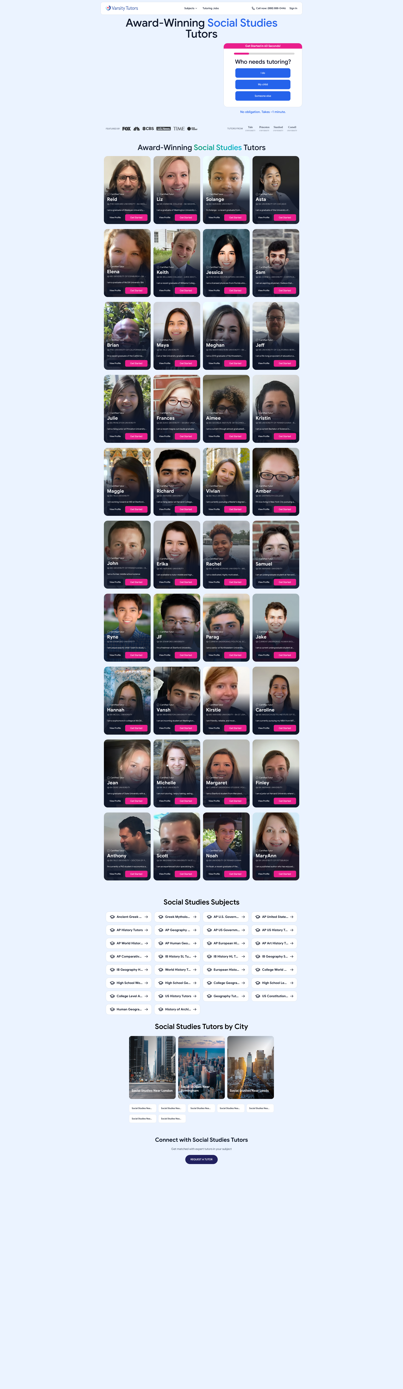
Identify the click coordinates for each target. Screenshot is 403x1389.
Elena (113, 271)
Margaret (216, 782)
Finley (262, 782)
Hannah (115, 709)
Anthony (116, 855)
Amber (263, 491)
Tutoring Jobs (211, 8)
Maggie (115, 491)
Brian (113, 345)
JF (159, 637)
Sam (260, 272)
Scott (162, 855)
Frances (166, 418)
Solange (215, 199)
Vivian (213, 491)
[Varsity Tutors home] (122, 8)
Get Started (136, 217)
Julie (112, 418)
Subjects (189, 8)
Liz (160, 199)
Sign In (293, 8)
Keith (163, 272)
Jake (261, 637)
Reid (112, 199)
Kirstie (213, 709)
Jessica (214, 272)
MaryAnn (266, 855)
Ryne (112, 637)
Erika (162, 564)
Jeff (260, 345)
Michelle (166, 782)
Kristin (263, 418)
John (112, 563)
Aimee (213, 418)
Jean (112, 782)
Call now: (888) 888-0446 (271, 8)
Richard (165, 491)
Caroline (265, 709)
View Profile (115, 217)
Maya (163, 345)
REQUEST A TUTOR (201, 1159)
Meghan (215, 345)
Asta (261, 199)
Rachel (213, 564)
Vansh (163, 709)
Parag (212, 637)
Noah (212, 855)
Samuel (264, 564)
